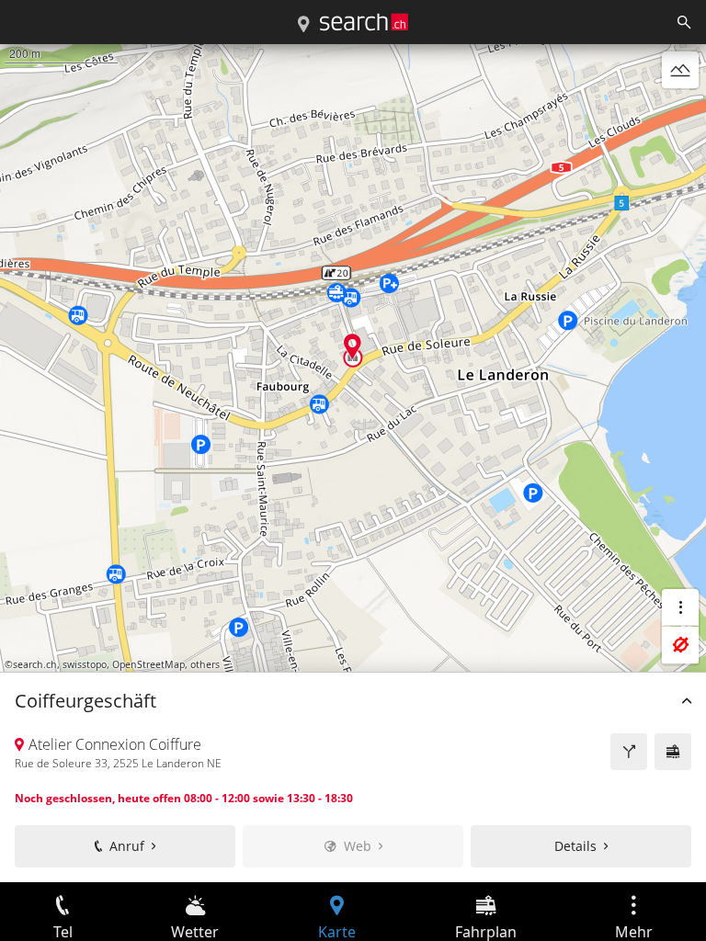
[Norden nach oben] (680, 114)
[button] (352, 346)
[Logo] (364, 22)
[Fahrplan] (673, 751)
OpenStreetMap (148, 664)
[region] (353, 463)
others (205, 664)
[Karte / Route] (303, 25)
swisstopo (85, 664)
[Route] (628, 751)
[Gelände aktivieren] (680, 69)
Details (575, 846)
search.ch (35, 664)
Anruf (126, 846)
